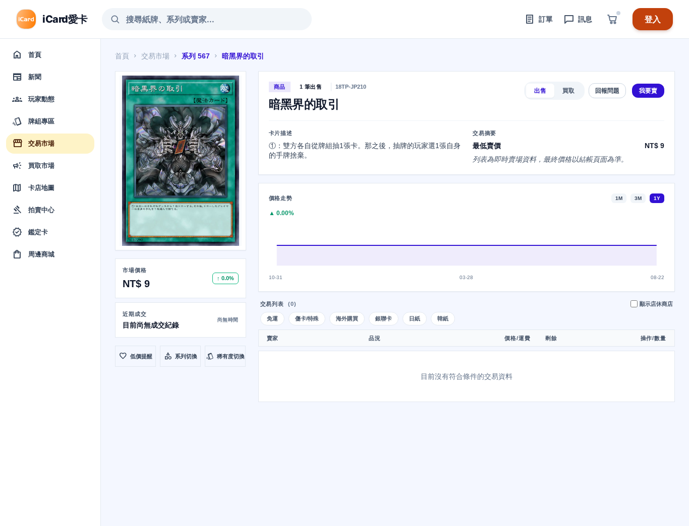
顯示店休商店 (656, 304)
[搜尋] (115, 19)
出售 (540, 90)
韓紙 (442, 318)
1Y (657, 198)
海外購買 (347, 318)
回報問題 (607, 90)
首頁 (122, 56)
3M (638, 198)
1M (618, 198)
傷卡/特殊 (307, 318)
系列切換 (180, 356)
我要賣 (648, 90)
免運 (272, 318)
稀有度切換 (225, 356)
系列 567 (196, 56)
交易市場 (155, 56)
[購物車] (612, 19)
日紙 (414, 318)
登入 (653, 19)
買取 (568, 90)
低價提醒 (135, 356)
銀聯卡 (383, 318)
